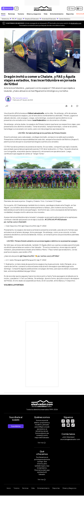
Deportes (70, 14)
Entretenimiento (56, 14)
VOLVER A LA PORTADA (14, 285)
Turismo (21, 14)
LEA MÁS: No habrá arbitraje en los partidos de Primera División (42, 133)
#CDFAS (48, 219)
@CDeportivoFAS (27, 256)
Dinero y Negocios (69, 488)
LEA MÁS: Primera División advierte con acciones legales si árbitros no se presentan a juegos (42, 241)
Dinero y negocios (34, 14)
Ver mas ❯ (42, 442)
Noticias (11, 14)
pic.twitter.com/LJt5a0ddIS (15, 222)
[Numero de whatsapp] (63, 426)
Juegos (19, 19)
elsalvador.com (76, 23)
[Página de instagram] (72, 422)
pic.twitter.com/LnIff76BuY (48, 256)
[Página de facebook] (63, 422)
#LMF (54, 219)
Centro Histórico (64, 19)
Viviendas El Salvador (49, 19)
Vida (45, 14)
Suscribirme (15, 426)
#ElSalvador (62, 219)
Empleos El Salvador (32, 19)
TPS (13, 19)
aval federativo (39, 120)
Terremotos (5, 19)
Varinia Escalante (22, 98)
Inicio (3, 14)
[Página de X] (68, 422)
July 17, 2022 (41, 226)
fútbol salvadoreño (36, 113)
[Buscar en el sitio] (16, 8)
